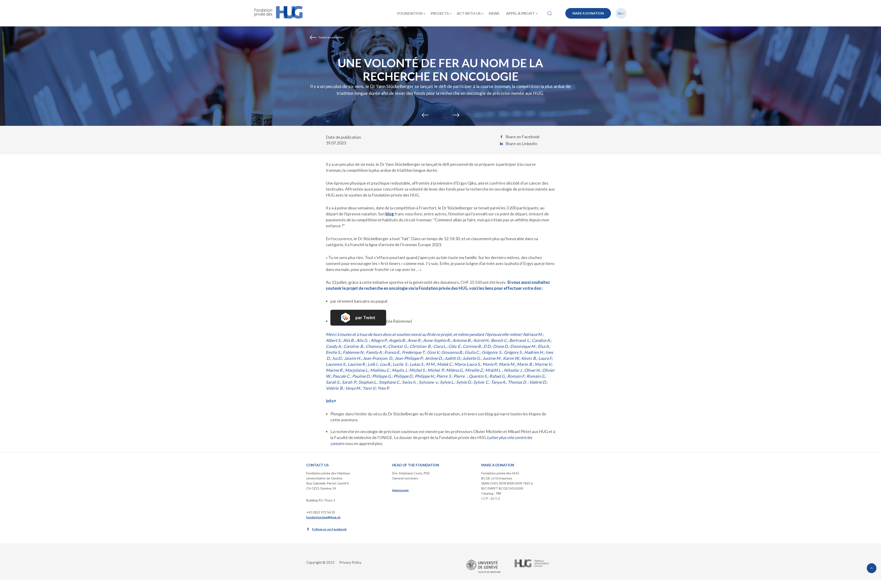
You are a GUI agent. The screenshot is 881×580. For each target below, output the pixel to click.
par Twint (365, 317)
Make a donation (588, 13)
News (494, 13)
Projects (440, 13)
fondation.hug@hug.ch (323, 517)
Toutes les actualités (330, 37)
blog (390, 213)
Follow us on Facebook (329, 529)
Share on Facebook (522, 136)
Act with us (469, 13)
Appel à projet (520, 13)
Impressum (400, 490)
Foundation (410, 13)
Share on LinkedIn (521, 143)
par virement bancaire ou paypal (358, 301)
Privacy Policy (350, 562)
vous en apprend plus (363, 443)
